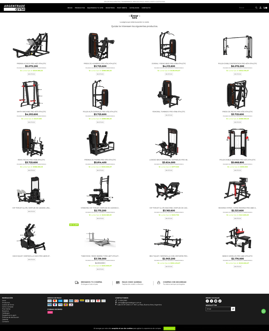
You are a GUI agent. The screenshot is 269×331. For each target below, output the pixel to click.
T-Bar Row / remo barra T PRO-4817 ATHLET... (100, 256)
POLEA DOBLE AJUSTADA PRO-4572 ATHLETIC (238, 160)
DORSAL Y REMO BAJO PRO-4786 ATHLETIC (169, 64)
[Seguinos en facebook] (211, 301)
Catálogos (134, 8)
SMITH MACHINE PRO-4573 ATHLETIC (31, 112)
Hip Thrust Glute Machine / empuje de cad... (169, 208)
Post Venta (122, 8)
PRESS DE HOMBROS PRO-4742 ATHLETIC (100, 64)
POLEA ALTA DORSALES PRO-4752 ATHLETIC (100, 112)
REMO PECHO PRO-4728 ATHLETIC (31, 160)
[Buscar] (256, 8)
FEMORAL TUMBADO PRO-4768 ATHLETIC (168, 112)
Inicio (70, 8)
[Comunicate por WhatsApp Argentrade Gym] (263, 311)
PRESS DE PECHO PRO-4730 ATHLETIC (237, 112)
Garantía (5, 319)
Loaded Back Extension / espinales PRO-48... (168, 160)
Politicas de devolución (10, 317)
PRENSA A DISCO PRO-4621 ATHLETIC (31, 64)
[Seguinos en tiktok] (220, 301)
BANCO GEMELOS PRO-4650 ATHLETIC (237, 256)
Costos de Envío (8, 305)
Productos (80, 8)
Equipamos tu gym (95, 8)
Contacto (146, 8)
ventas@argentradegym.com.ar (129, 303)
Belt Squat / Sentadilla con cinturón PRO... (169, 256)
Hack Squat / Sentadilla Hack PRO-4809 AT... (31, 256)
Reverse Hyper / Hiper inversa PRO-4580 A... (237, 208)
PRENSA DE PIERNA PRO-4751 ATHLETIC (100, 160)
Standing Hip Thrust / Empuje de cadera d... (100, 208)
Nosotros (110, 8)
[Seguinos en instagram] (207, 301)
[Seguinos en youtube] (215, 301)
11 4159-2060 (122, 300)
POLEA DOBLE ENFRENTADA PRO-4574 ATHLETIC (237, 64)
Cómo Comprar (7, 307)
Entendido (169, 328)
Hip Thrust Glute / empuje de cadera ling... (31, 208)
